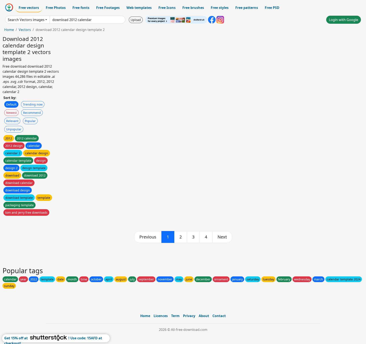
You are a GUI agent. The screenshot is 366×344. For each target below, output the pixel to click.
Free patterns (246, 7)
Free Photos (56, 7)
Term (175, 315)
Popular (30, 121)
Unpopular (13, 129)
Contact (219, 315)
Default (11, 104)
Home (9, 29)
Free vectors (29, 7)
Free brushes (193, 7)
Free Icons (167, 7)
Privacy (189, 315)
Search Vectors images (26, 19)
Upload (136, 20)
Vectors (25, 29)
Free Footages (108, 7)
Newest (11, 113)
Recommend (32, 113)
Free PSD (272, 7)
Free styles (220, 7)
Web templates (139, 7)
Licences (161, 315)
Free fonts (80, 7)
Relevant (12, 121)
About (204, 315)
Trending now (33, 104)
